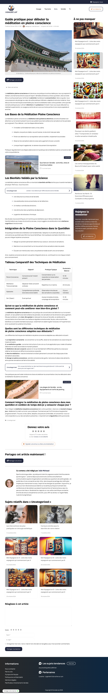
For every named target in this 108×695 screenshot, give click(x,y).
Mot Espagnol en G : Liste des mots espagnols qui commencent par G (87, 102)
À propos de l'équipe (11, 674)
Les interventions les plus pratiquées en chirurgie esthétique (19, 527)
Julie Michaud (43, 471)
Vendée (63, 9)
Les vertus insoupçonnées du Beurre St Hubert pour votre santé (87, 165)
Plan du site (9, 672)
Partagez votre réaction (10, 691)
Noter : (7, 630)
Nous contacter (10, 669)
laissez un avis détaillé (41, 437)
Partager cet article (15, 80)
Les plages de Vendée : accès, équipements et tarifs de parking (52, 388)
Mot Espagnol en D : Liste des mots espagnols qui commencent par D (53, 590)
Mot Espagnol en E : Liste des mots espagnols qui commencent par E (87, 42)
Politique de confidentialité (14, 677)
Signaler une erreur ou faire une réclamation (39, 444)
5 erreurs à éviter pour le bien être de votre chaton (50, 527)
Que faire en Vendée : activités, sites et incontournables (54, 164)
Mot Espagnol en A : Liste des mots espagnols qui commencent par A (19, 559)
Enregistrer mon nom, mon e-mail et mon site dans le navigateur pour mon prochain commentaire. (38, 644)
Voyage (38, 9)
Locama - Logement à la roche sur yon (51, 676)
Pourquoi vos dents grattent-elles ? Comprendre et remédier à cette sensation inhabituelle (86, 133)
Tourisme (47, 9)
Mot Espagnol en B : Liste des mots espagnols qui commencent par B (53, 559)
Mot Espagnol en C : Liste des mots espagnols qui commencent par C (19, 590)
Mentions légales (10, 680)
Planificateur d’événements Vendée (16, 683)
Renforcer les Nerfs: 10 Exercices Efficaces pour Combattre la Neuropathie (84, 196)
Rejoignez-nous (97, 2)
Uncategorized (11, 420)
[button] (70, 9)
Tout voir (71, 663)
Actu (55, 9)
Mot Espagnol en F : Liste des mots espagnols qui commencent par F (87, 72)
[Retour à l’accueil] (11, 9)
